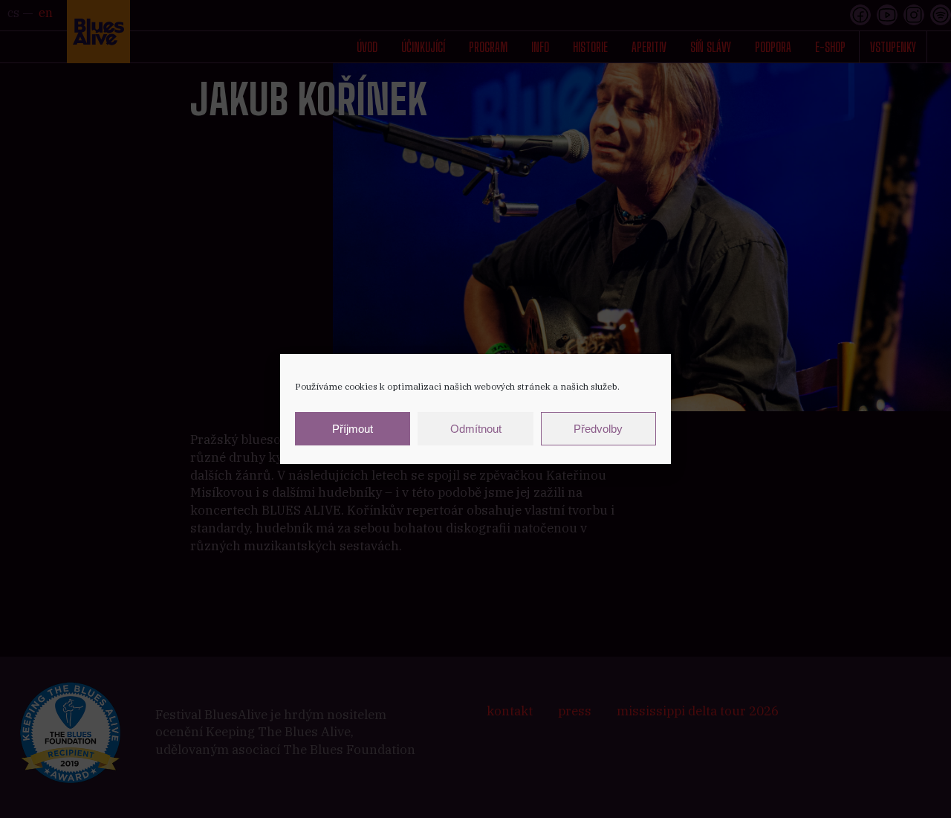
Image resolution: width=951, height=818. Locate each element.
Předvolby (598, 428)
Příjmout (352, 428)
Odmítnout (476, 428)
